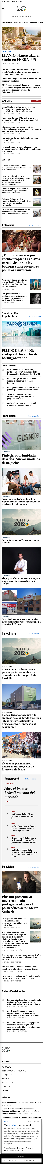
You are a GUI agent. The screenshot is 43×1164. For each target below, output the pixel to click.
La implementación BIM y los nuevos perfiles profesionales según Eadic (23, 388)
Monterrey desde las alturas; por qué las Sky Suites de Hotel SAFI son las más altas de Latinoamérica (14, 283)
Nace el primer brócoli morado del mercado (20, 792)
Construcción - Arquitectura (14, 1071)
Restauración (7, 1083)
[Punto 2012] (21, 10)
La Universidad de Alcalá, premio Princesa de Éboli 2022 (22, 816)
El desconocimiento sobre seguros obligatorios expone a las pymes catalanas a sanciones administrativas (21, 129)
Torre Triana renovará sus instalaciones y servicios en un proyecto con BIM (20, 396)
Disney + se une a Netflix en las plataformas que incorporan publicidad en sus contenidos (15, 921)
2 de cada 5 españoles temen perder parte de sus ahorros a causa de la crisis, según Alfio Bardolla (19, 674)
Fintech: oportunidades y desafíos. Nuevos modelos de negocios (21, 459)
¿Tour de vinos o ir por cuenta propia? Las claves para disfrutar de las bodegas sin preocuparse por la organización (21, 262)
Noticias (17, 22)
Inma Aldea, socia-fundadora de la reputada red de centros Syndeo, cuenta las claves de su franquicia (21, 501)
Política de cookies (17, 1148)
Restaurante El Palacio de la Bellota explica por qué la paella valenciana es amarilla (24, 840)
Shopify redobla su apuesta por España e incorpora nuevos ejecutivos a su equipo (21, 581)
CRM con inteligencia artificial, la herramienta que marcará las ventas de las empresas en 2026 (16, 211)
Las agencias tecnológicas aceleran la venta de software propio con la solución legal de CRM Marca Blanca (24, 1002)
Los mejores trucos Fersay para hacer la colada (20, 541)
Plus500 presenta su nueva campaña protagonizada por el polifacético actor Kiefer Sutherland (20, 904)
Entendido (21, 1156)
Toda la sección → (34, 225)
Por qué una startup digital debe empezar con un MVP (20, 139)
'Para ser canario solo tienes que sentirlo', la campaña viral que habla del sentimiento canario (21, 957)
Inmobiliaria (7, 1079)
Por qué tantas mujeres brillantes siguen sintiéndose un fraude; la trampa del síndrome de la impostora (14, 296)
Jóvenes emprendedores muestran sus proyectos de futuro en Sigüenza (18, 766)
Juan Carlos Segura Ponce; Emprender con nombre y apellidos (21, 79)
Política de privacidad (27, 1160)
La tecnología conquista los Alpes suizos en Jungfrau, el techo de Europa (22, 380)
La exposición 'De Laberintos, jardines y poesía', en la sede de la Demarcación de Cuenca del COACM (23, 371)
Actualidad (6, 1067)
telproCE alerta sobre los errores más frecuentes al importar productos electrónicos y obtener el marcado (19, 109)
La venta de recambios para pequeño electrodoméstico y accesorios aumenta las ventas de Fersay (21, 621)
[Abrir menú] (4, 9)
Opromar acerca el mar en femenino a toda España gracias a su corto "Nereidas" (21, 977)
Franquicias (7, 1075)
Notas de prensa (30, 22)
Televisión (6, 1087)
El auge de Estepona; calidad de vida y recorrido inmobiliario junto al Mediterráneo (16, 168)
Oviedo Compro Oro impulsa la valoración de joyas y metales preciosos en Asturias (15, 190)
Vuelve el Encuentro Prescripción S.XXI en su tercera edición (22, 404)
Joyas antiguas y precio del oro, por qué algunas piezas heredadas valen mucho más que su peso (21, 149)
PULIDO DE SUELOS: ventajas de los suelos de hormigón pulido (20, 354)
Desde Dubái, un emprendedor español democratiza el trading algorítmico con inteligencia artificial (23, 1013)
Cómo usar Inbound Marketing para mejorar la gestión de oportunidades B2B (20, 119)
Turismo (5, 1090)
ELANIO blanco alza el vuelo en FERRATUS (21, 57)
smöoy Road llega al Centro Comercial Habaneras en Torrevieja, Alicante (23, 828)
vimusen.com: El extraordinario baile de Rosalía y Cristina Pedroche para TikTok (20, 967)
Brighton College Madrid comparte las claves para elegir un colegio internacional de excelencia (16, 202)
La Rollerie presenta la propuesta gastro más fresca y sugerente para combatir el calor (24, 853)
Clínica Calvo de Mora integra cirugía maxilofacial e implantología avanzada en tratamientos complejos (20, 71)
